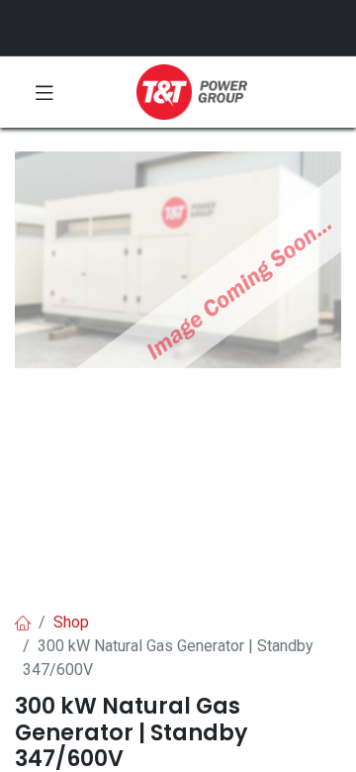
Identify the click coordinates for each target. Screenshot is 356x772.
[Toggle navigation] (44, 92)
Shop (71, 622)
